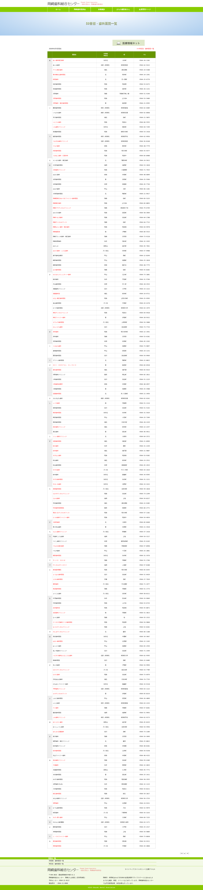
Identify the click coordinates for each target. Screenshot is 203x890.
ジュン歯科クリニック (60, 436)
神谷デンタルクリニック (60, 313)
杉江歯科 (55, 446)
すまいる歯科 (57, 484)
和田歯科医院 (57, 846)
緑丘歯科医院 (57, 793)
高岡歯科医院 (57, 489)
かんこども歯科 (58, 327)
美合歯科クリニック (59, 760)
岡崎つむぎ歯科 (58, 217)
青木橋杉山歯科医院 (59, 74)
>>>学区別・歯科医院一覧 (145, 48)
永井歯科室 (56, 608)
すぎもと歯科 (57, 455)
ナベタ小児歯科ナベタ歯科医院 (62, 622)
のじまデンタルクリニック (61, 632)
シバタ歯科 (56, 403)
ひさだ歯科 (56, 674)
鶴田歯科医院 (57, 555)
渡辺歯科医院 (57, 841)
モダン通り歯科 (58, 817)
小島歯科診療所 (58, 384)
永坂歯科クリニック (59, 612)
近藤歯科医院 (57, 393)
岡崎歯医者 (56, 232)
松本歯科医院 (57, 750)
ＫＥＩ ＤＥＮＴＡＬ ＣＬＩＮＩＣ (64, 365)
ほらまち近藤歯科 (58, 731)
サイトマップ (129, 869)
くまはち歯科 (57, 346)
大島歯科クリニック (59, 170)
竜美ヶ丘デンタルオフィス (61, 512)
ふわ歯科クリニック (59, 717)
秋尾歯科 (55, 79)
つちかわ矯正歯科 (58, 546)
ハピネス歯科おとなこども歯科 (62, 655)
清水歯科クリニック (59, 427)
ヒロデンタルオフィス (60, 693)
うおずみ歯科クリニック (61, 141)
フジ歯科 (55, 708)
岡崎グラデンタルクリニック (62, 208)
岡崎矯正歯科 (57, 203)
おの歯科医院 (57, 270)
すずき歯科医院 (58, 479)
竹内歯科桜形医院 (58, 508)
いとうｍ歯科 (57, 122)
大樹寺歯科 (56, 522)
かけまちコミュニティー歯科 (62, 274)
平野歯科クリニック (59, 689)
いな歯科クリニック (59, 127)
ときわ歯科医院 (58, 579)
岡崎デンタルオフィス (60, 222)
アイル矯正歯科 (58, 70)
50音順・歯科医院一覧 (56, 861)
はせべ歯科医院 (58, 641)
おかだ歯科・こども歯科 (60, 251)
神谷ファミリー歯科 (59, 317)
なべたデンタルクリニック (61, 627)
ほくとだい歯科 (58, 722)
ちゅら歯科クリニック (60, 531)
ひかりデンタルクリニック (61, 670)
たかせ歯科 (56, 498)
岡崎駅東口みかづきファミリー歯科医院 (65, 198)
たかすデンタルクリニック (61, 493)
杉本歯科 (55, 451)
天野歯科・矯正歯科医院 (60, 103)
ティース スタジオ (59, 560)
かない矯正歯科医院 (59, 298)
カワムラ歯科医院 (58, 322)
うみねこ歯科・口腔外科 (60, 155)
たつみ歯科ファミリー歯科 (61, 517)
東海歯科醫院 (57, 570)
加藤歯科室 (56, 293)
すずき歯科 (56, 470)
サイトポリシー (140, 869)
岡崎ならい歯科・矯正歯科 (61, 227)
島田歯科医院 (57, 412)
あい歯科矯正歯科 (58, 60)
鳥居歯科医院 (57, 589)
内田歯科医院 (57, 151)
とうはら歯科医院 (58, 574)
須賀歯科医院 (57, 441)
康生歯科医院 (57, 370)
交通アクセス (150, 869)
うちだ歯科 (56, 146)
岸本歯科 (55, 332)
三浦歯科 (55, 765)
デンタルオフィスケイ (60, 565)
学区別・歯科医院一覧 (56, 864)
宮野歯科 (55, 803)
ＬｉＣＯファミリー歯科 (60, 836)
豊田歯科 (55, 584)
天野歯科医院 (57, 98)
